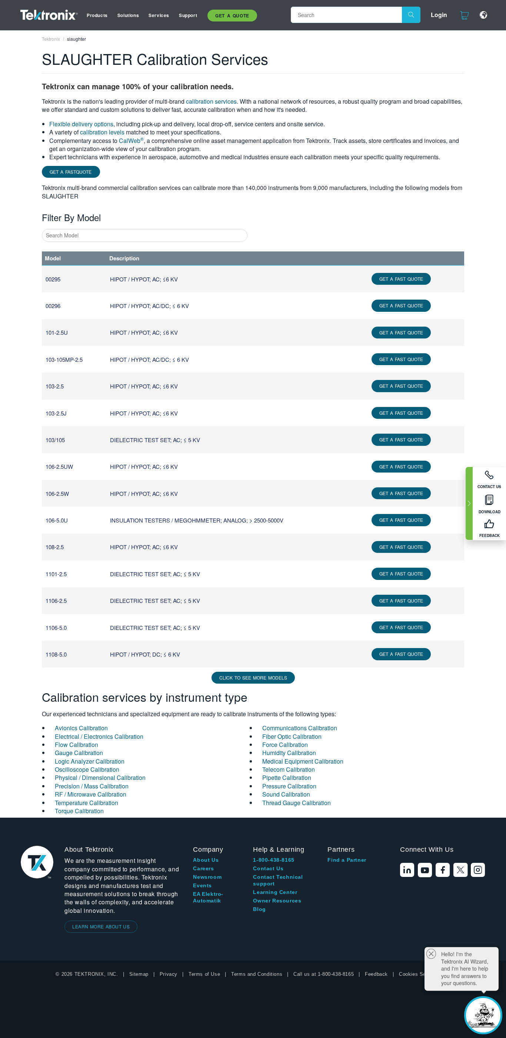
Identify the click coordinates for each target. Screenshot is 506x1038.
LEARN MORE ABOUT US (101, 926)
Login (439, 14)
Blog (259, 909)
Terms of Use (204, 974)
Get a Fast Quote (401, 279)
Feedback (376, 974)
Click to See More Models (253, 677)
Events (202, 885)
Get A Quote (232, 15)
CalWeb (131, 140)
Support (188, 15)
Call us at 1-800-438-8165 (323, 974)
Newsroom (207, 877)
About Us (206, 860)
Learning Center (275, 892)
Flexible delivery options (81, 124)
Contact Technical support (278, 880)
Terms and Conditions (256, 974)
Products (97, 15)
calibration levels (102, 132)
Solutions (128, 15)
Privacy (168, 974)
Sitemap (139, 974)
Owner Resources (277, 901)
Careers (203, 868)
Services (159, 15)
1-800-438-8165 (273, 860)
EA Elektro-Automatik (208, 897)
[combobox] (144, 235)
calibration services (211, 101)
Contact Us (268, 868)
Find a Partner (346, 860)
